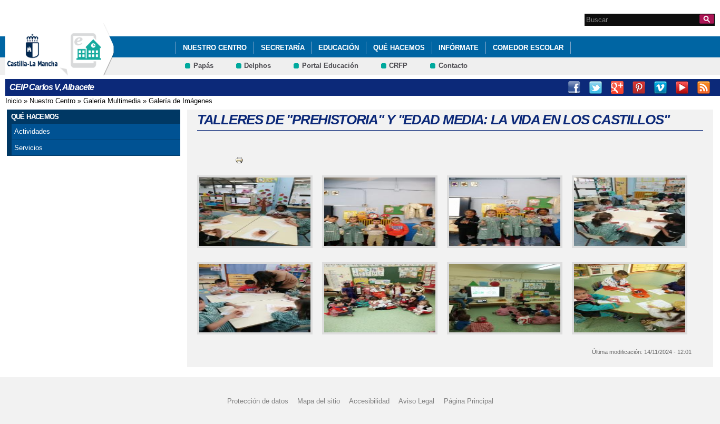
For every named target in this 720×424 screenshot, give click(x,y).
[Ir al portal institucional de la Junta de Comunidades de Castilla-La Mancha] (45, 70)
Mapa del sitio (318, 401)
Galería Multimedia (112, 101)
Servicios (28, 148)
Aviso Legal (416, 401)
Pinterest (639, 87)
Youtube (682, 87)
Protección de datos (257, 401)
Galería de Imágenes (180, 101)
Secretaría (283, 48)
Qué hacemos (399, 48)
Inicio (13, 101)
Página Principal (468, 401)
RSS (703, 87)
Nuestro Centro (215, 48)
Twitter (595, 87)
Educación (338, 48)
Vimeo (660, 87)
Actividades (32, 131)
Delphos (257, 66)
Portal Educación (330, 66)
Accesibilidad (369, 401)
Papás (203, 66)
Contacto (453, 66)
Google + (617, 87)
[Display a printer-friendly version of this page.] (239, 160)
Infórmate (459, 48)
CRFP (398, 66)
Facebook (574, 87)
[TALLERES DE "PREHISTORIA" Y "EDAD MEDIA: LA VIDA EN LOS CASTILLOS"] (252, 211)
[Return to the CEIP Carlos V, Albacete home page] (87, 70)
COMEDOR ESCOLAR (528, 48)
